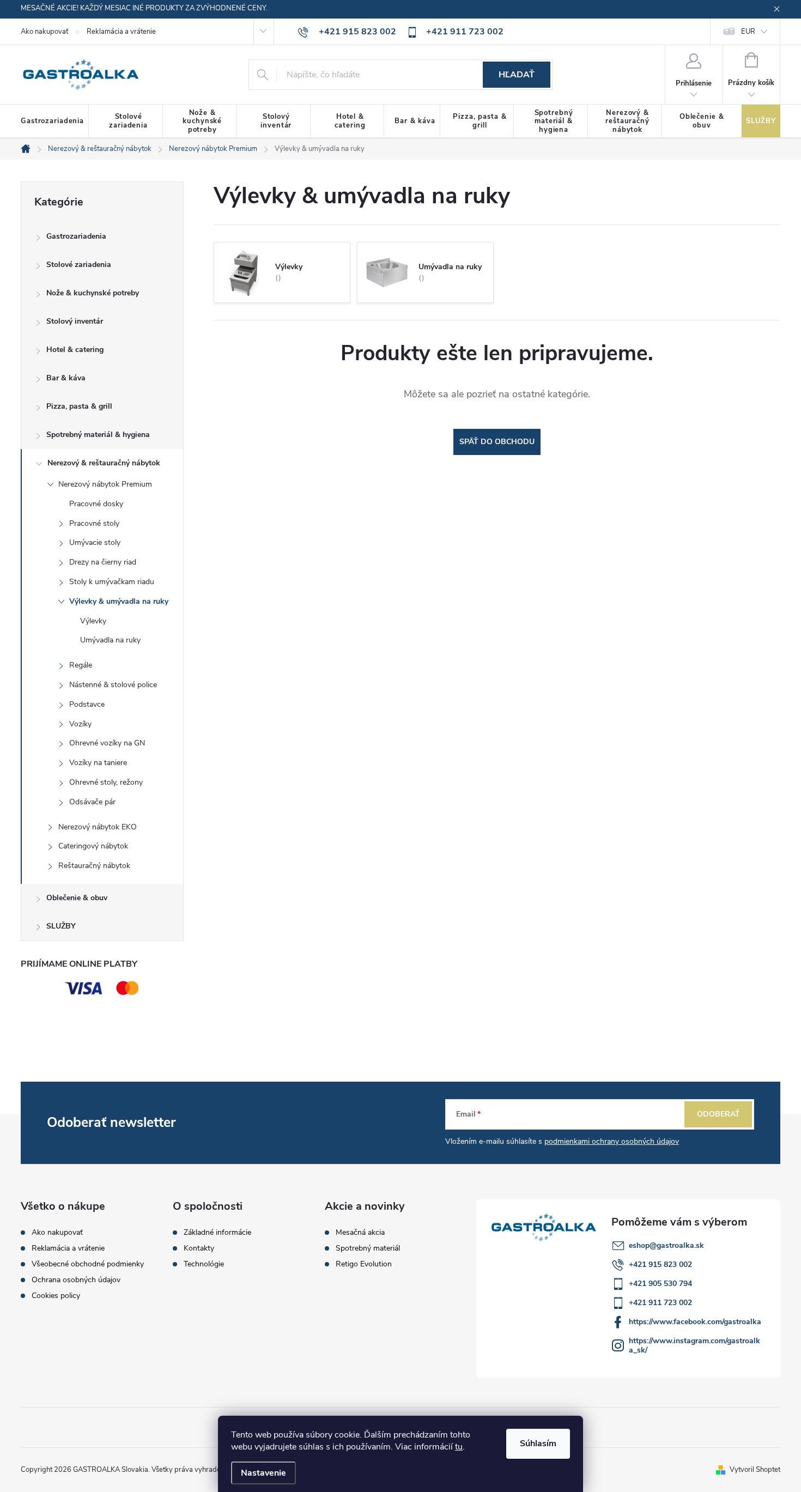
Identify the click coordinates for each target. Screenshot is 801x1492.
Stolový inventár (74, 321)
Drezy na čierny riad (102, 562)
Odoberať (718, 1114)
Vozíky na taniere (98, 762)
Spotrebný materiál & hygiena (98, 434)
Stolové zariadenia (78, 264)
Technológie (204, 1264)
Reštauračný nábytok (94, 865)
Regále (80, 665)
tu (459, 1447)
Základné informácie (217, 1232)
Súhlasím (538, 1443)
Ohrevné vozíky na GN (107, 743)
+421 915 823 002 (660, 1264)
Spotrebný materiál (368, 1248)
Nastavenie (263, 1473)
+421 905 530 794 (660, 1283)
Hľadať (517, 75)
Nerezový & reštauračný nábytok (103, 463)
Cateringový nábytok (93, 846)
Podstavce (87, 704)
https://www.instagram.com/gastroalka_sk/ (694, 1345)
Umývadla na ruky (110, 640)
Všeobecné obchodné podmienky (88, 1264)
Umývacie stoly (94, 542)
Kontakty (199, 1248)
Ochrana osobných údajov (76, 1280)
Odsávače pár (92, 802)
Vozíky (80, 724)
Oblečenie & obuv (76, 898)
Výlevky (93, 621)
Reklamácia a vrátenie (121, 32)
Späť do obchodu (497, 441)
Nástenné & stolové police (113, 685)
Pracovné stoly (94, 523)
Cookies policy (56, 1295)
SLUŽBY (61, 926)
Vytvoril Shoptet (755, 1470)
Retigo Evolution (364, 1264)
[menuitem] (55, 121)
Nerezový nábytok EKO (97, 827)
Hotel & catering (75, 349)
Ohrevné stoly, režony (106, 782)
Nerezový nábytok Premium (105, 484)
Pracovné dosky (96, 504)
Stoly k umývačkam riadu (111, 582)
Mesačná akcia (360, 1232)
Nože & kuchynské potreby (92, 293)
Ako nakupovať (44, 32)
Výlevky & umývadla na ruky (118, 601)
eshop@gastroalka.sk (666, 1245)
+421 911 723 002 (660, 1302)
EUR (748, 32)
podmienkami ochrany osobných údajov (611, 1141)
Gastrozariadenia (76, 236)
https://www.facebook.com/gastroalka (695, 1322)
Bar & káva (66, 378)
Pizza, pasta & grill (79, 406)
